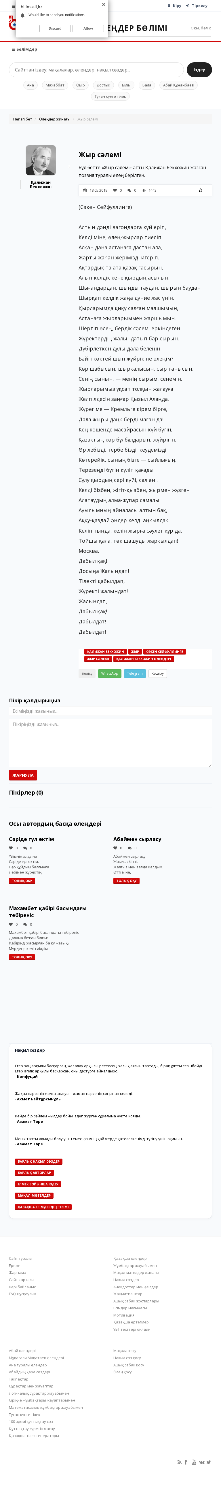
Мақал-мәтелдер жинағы (136, 1272)
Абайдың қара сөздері (29, 1371)
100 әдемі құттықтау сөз (31, 1421)
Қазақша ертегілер (131, 1322)
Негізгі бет (22, 119)
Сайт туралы (20, 1258)
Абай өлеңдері (22, 1350)
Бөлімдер (26, 49)
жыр (135, 651)
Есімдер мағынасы (130, 1307)
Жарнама (17, 1272)
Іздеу (199, 69)
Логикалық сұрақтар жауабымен (39, 1393)
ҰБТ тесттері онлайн (131, 1329)
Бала (146, 85)
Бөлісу (87, 673)
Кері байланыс (22, 1286)
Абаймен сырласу (137, 839)
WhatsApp (109, 673)
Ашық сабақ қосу (128, 1365)
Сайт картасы (21, 1279)
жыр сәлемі (98, 659)
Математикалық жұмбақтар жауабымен (46, 1407)
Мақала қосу (124, 1350)
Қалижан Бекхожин (41, 184)
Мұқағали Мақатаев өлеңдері (36, 1357)
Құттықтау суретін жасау (32, 1428)
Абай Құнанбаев (178, 85)
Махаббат (55, 85)
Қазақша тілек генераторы (34, 1435)
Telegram (135, 673)
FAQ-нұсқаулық (22, 1293)
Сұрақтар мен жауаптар (31, 1386)
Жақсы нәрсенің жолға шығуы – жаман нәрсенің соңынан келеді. (74, 1093)
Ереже (14, 1265)
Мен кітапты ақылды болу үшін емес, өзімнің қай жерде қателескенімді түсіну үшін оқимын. (99, 1138)
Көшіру (158, 673)
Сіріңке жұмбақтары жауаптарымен (42, 1400)
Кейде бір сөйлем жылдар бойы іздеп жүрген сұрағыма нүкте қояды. (78, 1116)
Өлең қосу (122, 1371)
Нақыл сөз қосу (127, 1357)
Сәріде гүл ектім (31, 839)
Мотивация (123, 1315)
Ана (30, 85)
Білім (126, 85)
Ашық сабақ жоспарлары (136, 1301)
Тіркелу (199, 5)
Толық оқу (22, 880)
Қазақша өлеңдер (130, 1258)
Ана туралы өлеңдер (28, 1365)
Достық (103, 85)
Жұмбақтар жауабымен (135, 1265)
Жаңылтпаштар (127, 1293)
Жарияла (23, 775)
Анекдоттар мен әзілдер (135, 1286)
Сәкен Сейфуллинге (164, 651)
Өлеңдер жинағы (55, 119)
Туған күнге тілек (110, 96)
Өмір (80, 85)
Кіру (177, 5)
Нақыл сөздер (126, 1279)
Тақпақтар (18, 1379)
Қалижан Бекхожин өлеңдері (143, 659)
